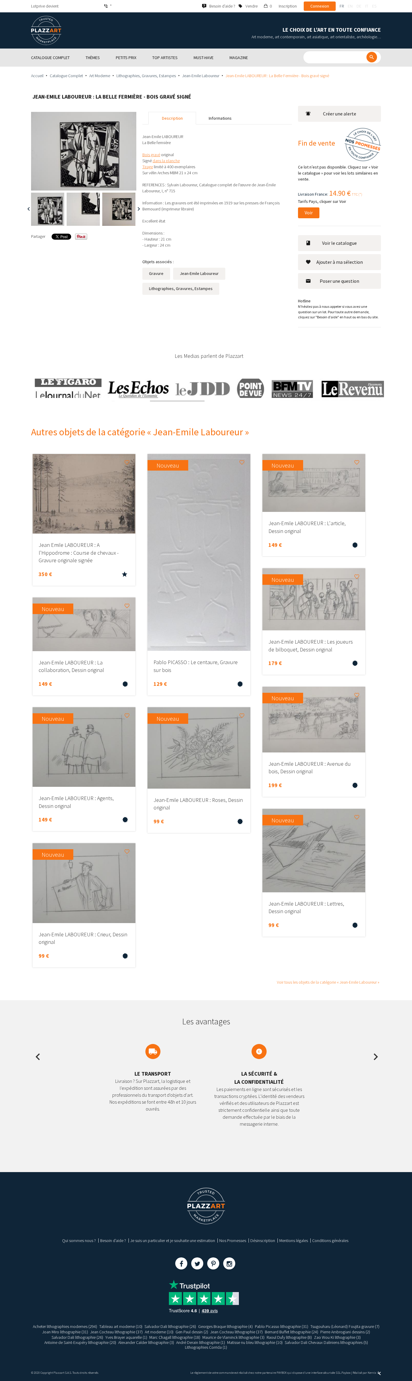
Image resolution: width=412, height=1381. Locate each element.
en (350, 6)
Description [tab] (172, 118)
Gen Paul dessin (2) (192, 1332)
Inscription (288, 6)
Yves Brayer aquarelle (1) (126, 1337)
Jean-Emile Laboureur (200, 75)
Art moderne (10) (159, 1332)
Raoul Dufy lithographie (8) (289, 1337)
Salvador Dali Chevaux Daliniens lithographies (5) (326, 1342)
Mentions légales (293, 1240)
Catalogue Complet (66, 75)
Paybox (345, 1373)
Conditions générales (330, 1240)
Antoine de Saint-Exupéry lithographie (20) (80, 1342)
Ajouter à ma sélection (339, 262)
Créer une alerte (339, 114)
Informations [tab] (220, 118)
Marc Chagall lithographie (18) (174, 1337)
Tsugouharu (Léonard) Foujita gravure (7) (344, 1326)
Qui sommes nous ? (79, 1240)
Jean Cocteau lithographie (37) (116, 1332)
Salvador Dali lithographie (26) (170, 1326)
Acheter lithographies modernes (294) (65, 1326)
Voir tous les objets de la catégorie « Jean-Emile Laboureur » (328, 982)
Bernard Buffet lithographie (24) (291, 1332)
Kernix (372, 1373)
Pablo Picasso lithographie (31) (281, 1326)
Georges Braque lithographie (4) (225, 1326)
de (359, 6)
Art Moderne (99, 75)
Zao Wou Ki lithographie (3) (337, 1337)
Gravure (156, 273)
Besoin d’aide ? (113, 1240)
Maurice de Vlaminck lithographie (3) (233, 1337)
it (366, 6)
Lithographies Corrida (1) (206, 1347)
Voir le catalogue (339, 243)
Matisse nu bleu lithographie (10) (255, 1342)
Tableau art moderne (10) (120, 1326)
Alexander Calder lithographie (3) (146, 1342)
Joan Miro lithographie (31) (65, 1332)
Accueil (37, 75)
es (374, 6)
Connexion (319, 6)
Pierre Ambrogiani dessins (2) (345, 1332)
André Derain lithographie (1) (200, 1342)
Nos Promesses (232, 1240)
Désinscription (262, 1240)
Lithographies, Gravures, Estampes (146, 75)
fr (342, 6)
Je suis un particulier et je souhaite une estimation (172, 1240)
